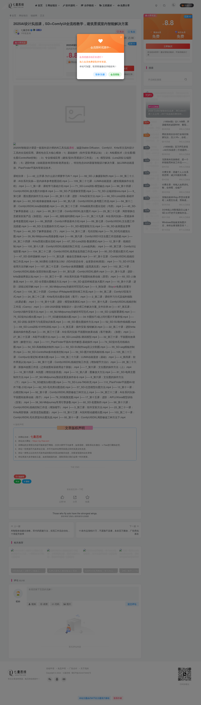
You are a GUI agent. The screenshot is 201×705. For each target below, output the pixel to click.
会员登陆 (115, 74)
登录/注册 (100, 74)
